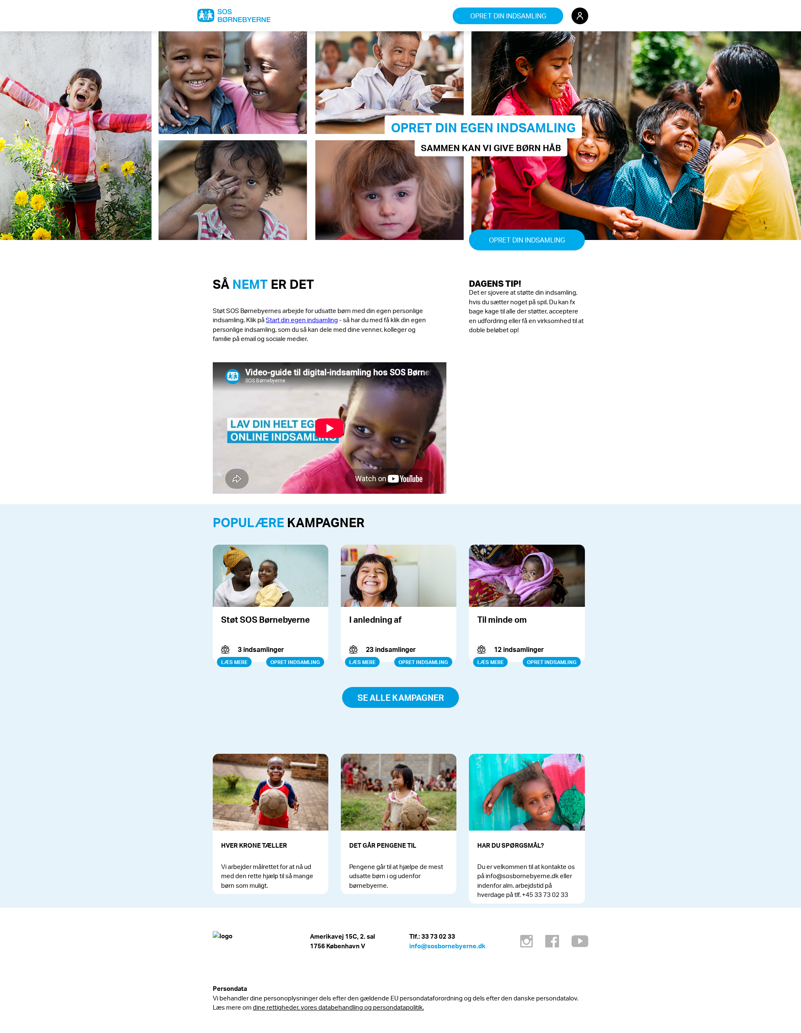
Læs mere (234, 662)
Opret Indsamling (295, 662)
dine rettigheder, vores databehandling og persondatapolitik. (338, 1007)
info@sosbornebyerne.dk (447, 946)
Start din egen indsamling (302, 320)
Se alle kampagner (401, 697)
